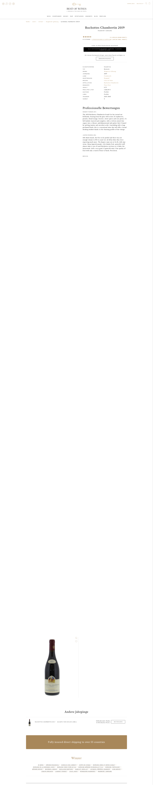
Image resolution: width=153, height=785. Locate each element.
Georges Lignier (51, 769)
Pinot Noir (107, 85)
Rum (71, 16)
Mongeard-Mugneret (88, 771)
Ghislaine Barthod (66, 769)
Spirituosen (79, 16)
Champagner (56, 16)
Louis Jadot (73, 771)
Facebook (10, 3)
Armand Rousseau (52, 765)
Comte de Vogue (85, 765)
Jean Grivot (116, 769)
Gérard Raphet (37, 769)
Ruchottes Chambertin (111, 82)
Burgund (106, 78)
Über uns (102, 16)
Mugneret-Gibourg (105, 30)
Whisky (65, 16)
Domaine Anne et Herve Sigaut (104, 765)
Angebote (88, 16)
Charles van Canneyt (69, 765)
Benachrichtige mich (105, 58)
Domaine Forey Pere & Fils (66, 767)
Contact (3, 3)
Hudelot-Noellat (81, 769)
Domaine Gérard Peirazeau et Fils (90, 767)
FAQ (6, 3)
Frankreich (107, 76)
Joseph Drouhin (47, 771)
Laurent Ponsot (61, 771)
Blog (96, 16)
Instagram (13, 3)
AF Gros (41, 765)
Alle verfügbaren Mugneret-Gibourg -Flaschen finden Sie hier (105, 49)
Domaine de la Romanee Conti (44, 767)
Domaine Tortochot (112, 767)
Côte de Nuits (108, 80)
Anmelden (131, 3)
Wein (49, 16)
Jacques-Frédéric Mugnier (100, 769)
